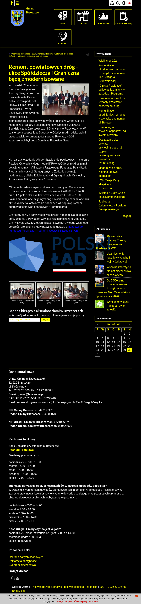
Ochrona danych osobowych (26, 557)
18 (102, 346)
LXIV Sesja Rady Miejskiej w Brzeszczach (109, 184)
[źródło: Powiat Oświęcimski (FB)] (22, 291)
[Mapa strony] (112, 3)
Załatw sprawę (123, 23)
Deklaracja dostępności (23, 561)
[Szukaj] (118, 3)
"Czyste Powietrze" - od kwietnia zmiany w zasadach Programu (112, 89)
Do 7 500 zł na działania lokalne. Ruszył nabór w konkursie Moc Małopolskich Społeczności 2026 (112, 288)
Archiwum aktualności (21, 54)
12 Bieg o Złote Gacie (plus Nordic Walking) (112, 194)
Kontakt (63, 44)
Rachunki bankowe (21, 449)
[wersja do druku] (87, 54)
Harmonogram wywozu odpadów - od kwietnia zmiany (112, 131)
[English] (129, 3)
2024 (34, 54)
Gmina (63, 23)
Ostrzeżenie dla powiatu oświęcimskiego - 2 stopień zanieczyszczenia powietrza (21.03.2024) (110, 151)
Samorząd (103, 23)
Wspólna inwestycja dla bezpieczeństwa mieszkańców (119, 271)
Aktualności (103, 228)
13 (113, 342)
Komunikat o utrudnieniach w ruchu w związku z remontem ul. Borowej (112, 116)
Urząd (83, 23)
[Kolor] (124, 3)
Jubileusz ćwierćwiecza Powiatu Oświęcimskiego (112, 205)
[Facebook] (11, 3)
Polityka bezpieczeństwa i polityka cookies (58, 586)
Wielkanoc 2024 (108, 60)
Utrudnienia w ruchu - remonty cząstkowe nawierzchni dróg (112, 102)
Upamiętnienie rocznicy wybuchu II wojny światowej (119, 257)
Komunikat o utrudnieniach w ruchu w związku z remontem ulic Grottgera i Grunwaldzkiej (112, 73)
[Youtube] (17, 3)
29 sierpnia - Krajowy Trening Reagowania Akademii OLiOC (111, 242)
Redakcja (91, 586)
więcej (127, 216)
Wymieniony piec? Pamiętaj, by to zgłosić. (118, 305)
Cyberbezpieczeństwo (22, 564)
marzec (40, 54)
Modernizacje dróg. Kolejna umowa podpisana (110, 171)
